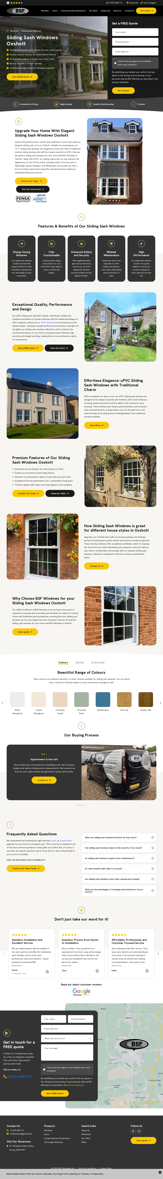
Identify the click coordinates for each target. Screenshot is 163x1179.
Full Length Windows (53, 1142)
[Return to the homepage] (18, 11)
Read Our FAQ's (58, 493)
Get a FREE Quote (20, 77)
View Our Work (57, 348)
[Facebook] (133, 1131)
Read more (17, 965)
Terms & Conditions (87, 1168)
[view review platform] (15, 2)
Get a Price (95, 425)
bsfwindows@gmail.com (21, 1133)
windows (38, 145)
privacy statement (120, 82)
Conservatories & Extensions (73, 11)
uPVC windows (47, 322)
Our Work (93, 11)
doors (53, 840)
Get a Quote (145, 11)
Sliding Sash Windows (31, 31)
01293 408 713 (115, 2)
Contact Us (129, 11)
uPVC (17, 148)
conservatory (66, 840)
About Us (117, 11)
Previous (2, 703)
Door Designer (149, 2)
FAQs (84, 1142)
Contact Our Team (30, 181)
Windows (45, 11)
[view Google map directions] (114, 1055)
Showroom (133, 2)
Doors (55, 11)
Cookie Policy (106, 1168)
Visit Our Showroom (31, 189)
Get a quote (23, 632)
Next (160, 703)
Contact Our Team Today (24, 868)
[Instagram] (139, 1131)
